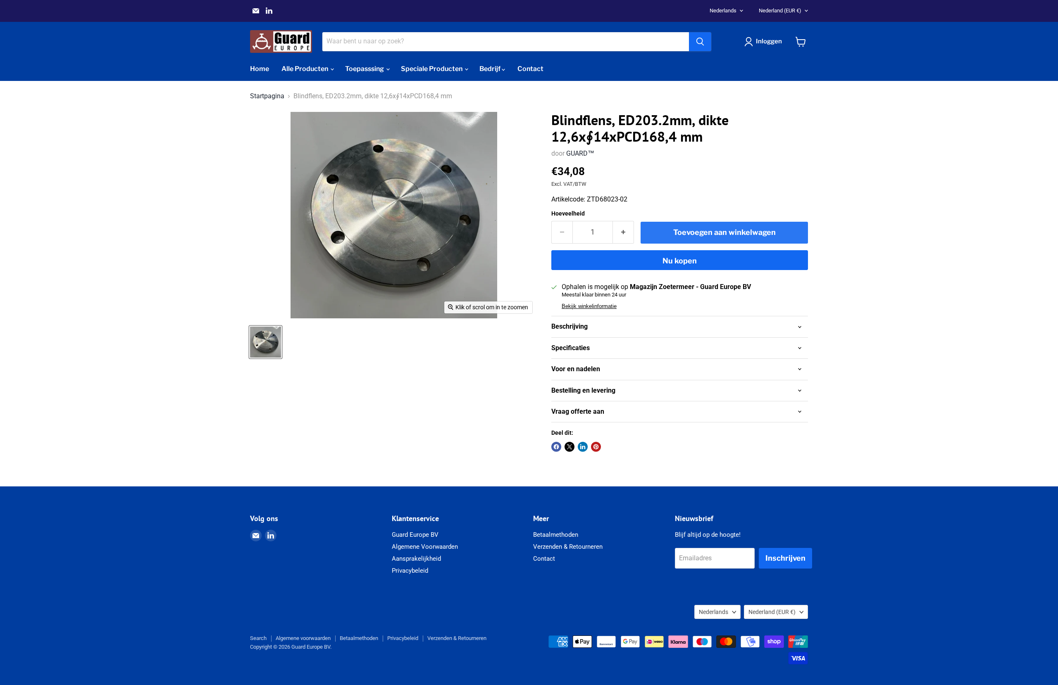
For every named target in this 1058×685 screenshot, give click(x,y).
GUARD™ (580, 153)
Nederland (780, 10)
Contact (530, 69)
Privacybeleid (410, 570)
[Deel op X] (569, 447)
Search (258, 638)
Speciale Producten (432, 69)
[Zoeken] (700, 41)
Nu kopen (679, 260)
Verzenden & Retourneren (568, 546)
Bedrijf (490, 69)
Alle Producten (305, 69)
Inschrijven (785, 558)
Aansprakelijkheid (416, 558)
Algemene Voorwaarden (425, 546)
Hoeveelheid (568, 213)
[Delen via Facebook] (556, 447)
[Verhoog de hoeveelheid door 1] (623, 232)
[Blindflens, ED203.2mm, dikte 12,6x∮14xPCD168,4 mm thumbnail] (265, 342)
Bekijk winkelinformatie (589, 306)
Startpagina (267, 96)
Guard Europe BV (415, 534)
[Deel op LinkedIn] (583, 447)
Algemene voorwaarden (303, 638)
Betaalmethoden (555, 534)
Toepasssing (365, 69)
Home (259, 69)
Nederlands (723, 10)
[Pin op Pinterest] (596, 447)
